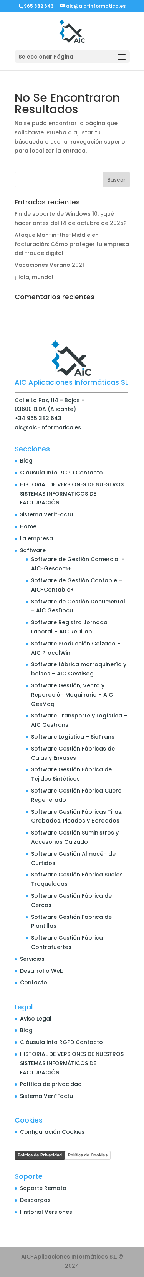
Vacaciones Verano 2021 (49, 265)
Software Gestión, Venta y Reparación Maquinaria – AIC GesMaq (72, 695)
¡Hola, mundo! (34, 277)
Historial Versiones (46, 1212)
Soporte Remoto (43, 1188)
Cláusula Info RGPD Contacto (61, 472)
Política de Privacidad (40, 1155)
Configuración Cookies (52, 1132)
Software (33, 550)
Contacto (33, 982)
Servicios (32, 959)
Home (28, 526)
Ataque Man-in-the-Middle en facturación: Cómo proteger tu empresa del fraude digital (72, 244)
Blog (26, 460)
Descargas (35, 1200)
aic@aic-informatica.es (48, 427)
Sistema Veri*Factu (46, 514)
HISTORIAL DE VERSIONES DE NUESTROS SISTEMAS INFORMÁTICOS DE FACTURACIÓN (72, 494)
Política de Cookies (88, 1155)
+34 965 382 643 (38, 418)
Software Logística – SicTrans (72, 737)
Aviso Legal (35, 1018)
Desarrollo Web (42, 971)
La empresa (36, 538)
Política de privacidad (51, 1084)
